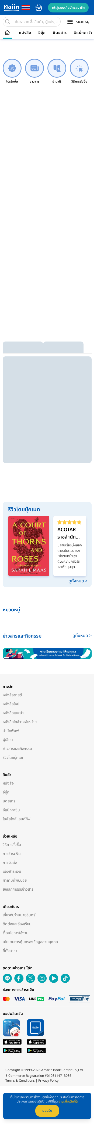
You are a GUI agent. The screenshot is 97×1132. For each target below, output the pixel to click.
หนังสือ (25, 33)
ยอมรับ (47, 1110)
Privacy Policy (48, 1080)
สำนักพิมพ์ (11, 731)
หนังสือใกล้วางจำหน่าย (20, 722)
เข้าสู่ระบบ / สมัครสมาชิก (68, 7)
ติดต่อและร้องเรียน (17, 924)
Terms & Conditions (20, 1080)
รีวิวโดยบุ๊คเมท (14, 757)
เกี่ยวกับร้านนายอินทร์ (19, 915)
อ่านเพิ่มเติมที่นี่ (68, 1101)
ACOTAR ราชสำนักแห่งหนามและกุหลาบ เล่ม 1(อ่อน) (69, 533)
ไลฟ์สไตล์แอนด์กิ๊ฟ (16, 819)
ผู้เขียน (8, 740)
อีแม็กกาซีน (83, 33)
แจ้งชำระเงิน (12, 871)
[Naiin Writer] (47, 653)
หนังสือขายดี (12, 695)
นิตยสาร (60, 33)
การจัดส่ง (10, 862)
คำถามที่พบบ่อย (15, 880)
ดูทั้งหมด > (78, 581)
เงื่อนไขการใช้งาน (16, 933)
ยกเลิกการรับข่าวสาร (18, 889)
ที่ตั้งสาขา (10, 951)
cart (39, 7)
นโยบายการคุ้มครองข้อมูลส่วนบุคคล (30, 942)
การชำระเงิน (12, 854)
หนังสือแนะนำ (13, 713)
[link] (12, 71)
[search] (7, 21)
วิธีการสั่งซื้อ (12, 845)
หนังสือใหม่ (11, 704)
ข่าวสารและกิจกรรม (17, 749)
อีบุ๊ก (42, 33)
